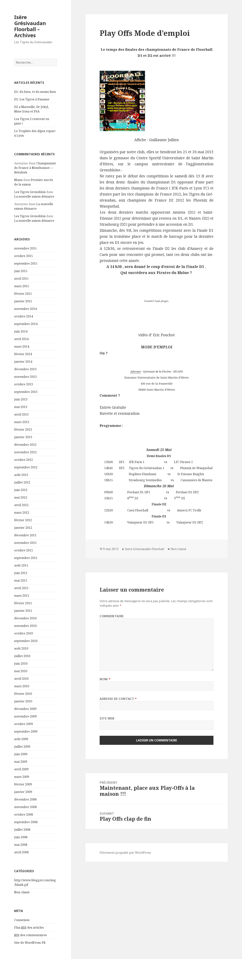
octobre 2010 (23, 633)
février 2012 (23, 520)
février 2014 (23, 354)
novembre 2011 (25, 543)
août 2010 (21, 648)
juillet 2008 (22, 829)
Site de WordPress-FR (29, 943)
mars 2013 (21, 422)
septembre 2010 (25, 641)
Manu (18, 180)
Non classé (21, 892)
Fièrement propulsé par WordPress (125, 852)
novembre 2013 (25, 377)
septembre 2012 (25, 467)
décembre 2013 (25, 369)
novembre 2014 (25, 309)
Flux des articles (29, 927)
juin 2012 (20, 490)
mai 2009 (20, 762)
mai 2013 (20, 407)
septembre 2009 (25, 731)
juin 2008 (20, 837)
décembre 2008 (25, 799)
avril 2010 (21, 679)
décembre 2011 (25, 535)
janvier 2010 (23, 701)
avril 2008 (21, 852)
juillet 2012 (22, 482)
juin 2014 (20, 331)
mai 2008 (20, 845)
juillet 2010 (22, 656)
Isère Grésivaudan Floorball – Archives (30, 26)
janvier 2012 (23, 528)
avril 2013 (21, 414)
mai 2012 (20, 497)
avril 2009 (21, 769)
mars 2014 (21, 346)
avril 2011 (21, 588)
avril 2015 (21, 278)
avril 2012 (21, 505)
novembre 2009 (25, 716)
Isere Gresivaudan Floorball (144, 549)
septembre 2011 (25, 558)
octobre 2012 (23, 460)
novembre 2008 (25, 807)
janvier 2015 (23, 301)
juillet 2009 (22, 746)
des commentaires (30, 935)
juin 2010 (20, 663)
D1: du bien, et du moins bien (35, 92)
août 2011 (21, 565)
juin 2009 (20, 754)
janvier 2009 (23, 792)
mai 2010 (20, 671)
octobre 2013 (23, 384)
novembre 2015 (25, 248)
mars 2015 (21, 286)
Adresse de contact (118, 699)
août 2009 (21, 739)
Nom (105, 679)
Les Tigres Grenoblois (30, 192)
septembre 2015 (25, 263)
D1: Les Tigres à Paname (31, 99)
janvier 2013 (23, 437)
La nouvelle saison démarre (34, 196)
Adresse (135, 371)
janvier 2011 (23, 611)
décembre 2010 (25, 618)
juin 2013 (20, 399)
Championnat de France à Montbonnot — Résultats (35, 167)
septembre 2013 (25, 392)
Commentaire (112, 616)
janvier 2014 (23, 361)
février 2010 (23, 694)
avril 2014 (21, 339)
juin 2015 (20, 271)
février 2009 (23, 784)
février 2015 (23, 294)
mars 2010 (21, 686)
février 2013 (23, 429)
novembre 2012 (25, 452)
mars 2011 (21, 595)
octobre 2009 (23, 724)
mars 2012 (21, 512)
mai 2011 (20, 580)
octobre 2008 (23, 814)
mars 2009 (21, 777)
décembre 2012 (25, 445)
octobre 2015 (23, 256)
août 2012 (21, 475)
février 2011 (23, 603)
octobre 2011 (23, 550)
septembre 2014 (25, 324)
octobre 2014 (23, 316)
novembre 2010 (25, 626)
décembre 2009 (25, 709)
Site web (107, 718)
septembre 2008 (25, 822)
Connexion (21, 920)
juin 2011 (20, 573)
